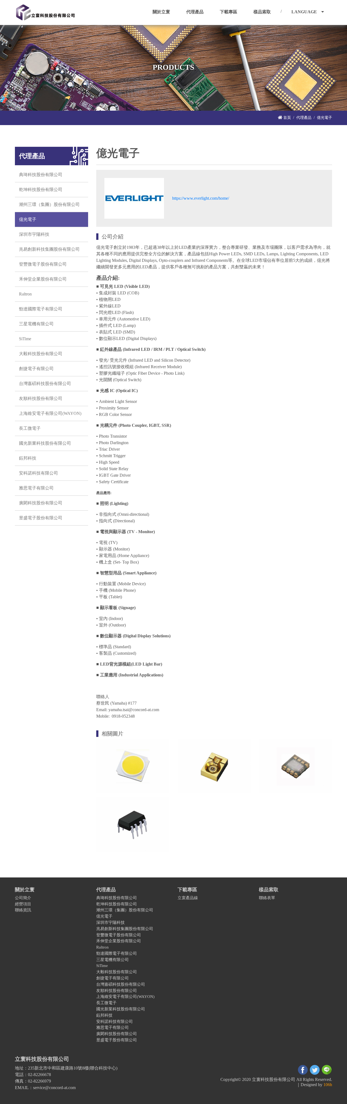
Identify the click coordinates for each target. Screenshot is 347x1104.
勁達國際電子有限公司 (40, 309)
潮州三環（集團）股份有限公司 (49, 204)
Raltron (25, 294)
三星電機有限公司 (36, 324)
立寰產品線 (188, 897)
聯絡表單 (267, 897)
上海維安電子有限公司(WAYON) (50, 413)
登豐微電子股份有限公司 (43, 264)
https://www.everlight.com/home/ (200, 198)
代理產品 (303, 117)
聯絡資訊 (23, 910)
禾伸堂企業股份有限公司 (43, 279)
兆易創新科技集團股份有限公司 (49, 249)
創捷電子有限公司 (36, 368)
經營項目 (23, 904)
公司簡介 (23, 897)
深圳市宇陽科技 (34, 234)
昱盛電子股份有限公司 (40, 518)
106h (327, 1084)
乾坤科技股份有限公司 (40, 189)
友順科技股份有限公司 (40, 398)
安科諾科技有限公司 (38, 473)
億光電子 (27, 219)
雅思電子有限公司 (36, 488)
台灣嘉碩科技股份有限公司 (45, 383)
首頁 (286, 117)
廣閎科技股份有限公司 (40, 503)
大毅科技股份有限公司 (40, 353)
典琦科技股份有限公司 (40, 174)
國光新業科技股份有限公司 (45, 443)
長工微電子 (30, 428)
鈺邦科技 (27, 458)
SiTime (25, 338)
